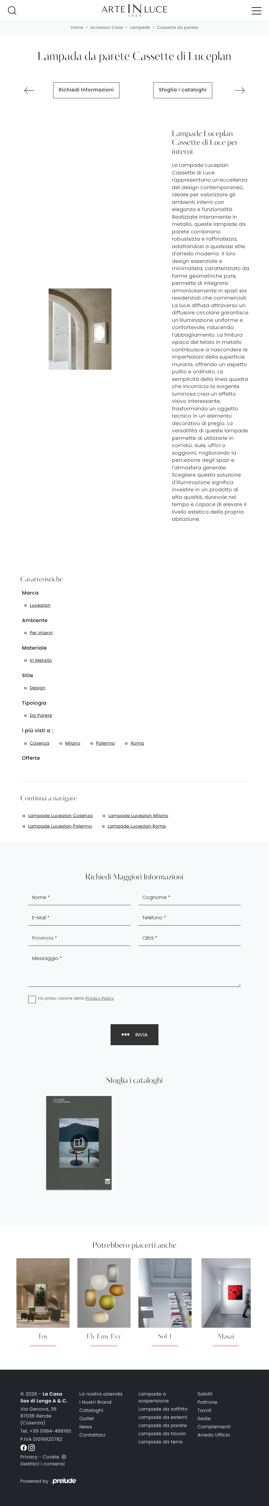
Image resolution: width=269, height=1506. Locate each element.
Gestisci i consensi (42, 1463)
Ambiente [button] (35, 620)
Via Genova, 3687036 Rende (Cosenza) (38, 1416)
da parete (41, 715)
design (37, 688)
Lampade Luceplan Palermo (60, 826)
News (85, 1426)
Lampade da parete (162, 1425)
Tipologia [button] (34, 703)
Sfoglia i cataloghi (182, 90)
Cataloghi (91, 1410)
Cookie (51, 1457)
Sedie (204, 1418)
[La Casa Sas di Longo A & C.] (134, 10)
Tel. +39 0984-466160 (45, 1431)
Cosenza (40, 743)
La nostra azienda (100, 1394)
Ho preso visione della (76, 998)
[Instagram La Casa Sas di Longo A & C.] (31, 1447)
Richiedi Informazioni (86, 90)
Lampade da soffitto (163, 1409)
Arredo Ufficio (213, 1435)
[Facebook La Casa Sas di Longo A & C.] (24, 1447)
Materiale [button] (34, 648)
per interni (41, 633)
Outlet (86, 1418)
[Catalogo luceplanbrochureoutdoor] (79, 1143)
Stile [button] (27, 675)
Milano (72, 743)
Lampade (140, 27)
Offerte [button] (31, 758)
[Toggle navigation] (256, 10)
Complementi (214, 1426)
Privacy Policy (99, 998)
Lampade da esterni (162, 1417)
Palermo (105, 743)
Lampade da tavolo (162, 1433)
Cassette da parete (177, 27)
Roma (137, 743)
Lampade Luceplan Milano (138, 815)
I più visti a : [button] (37, 730)
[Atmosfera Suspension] (240, 90)
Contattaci (92, 1435)
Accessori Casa (107, 27)
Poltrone (207, 1402)
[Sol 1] (29, 90)
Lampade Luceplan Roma (137, 826)
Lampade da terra (160, 1441)
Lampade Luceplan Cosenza (60, 815)
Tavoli (204, 1410)
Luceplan (40, 605)
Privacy (29, 1457)
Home (77, 27)
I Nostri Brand (95, 1402)
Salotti (205, 1394)
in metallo (41, 660)
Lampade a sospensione (153, 1397)
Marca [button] (30, 593)
